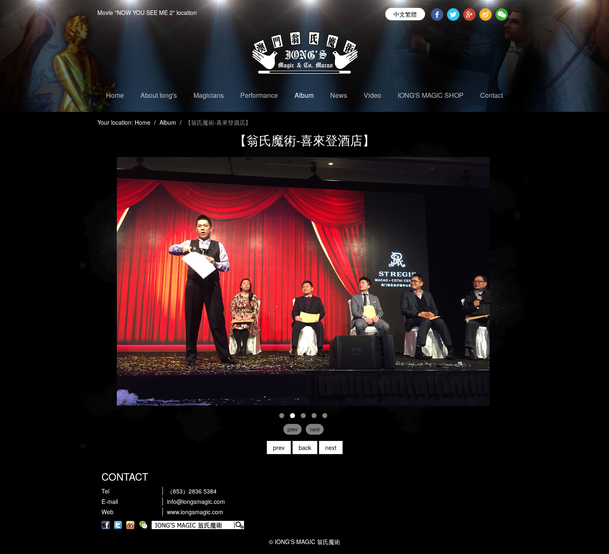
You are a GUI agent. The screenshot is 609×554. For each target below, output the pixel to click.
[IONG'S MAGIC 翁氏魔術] (304, 56)
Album (304, 95)
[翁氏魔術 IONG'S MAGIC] (303, 280)
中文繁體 (405, 14)
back (305, 447)
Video (372, 95)
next (330, 447)
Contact (491, 95)
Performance (259, 95)
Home (115, 95)
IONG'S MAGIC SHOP (431, 95)
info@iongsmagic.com (196, 501)
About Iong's (158, 95)
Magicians (208, 95)
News (338, 95)
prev (279, 447)
